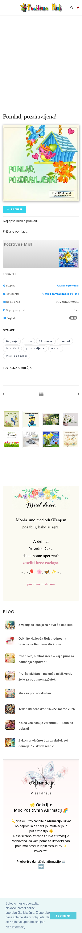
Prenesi (16, 209)
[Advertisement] (41, 62)
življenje (12, 341)
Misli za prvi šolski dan (34, 693)
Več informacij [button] (15, 927)
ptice (28, 341)
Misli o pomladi (69, 285)
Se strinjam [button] (63, 915)
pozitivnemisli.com (41, 584)
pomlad (65, 341)
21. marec (46, 341)
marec (55, 348)
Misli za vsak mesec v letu (61, 293)
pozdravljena (35, 348)
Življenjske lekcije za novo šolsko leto (45, 624)
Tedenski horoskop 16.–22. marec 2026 (46, 709)
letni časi (12, 348)
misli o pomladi (16, 356)
